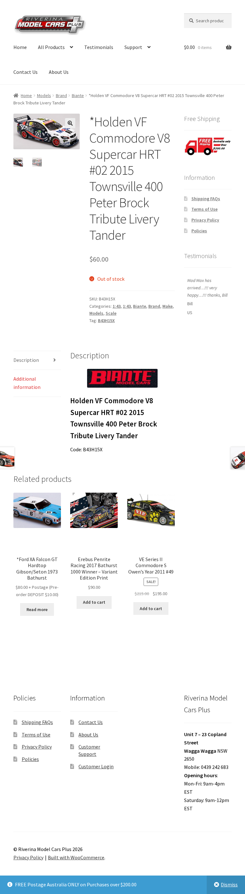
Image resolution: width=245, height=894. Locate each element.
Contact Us (25, 72)
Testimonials (98, 47)
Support (133, 47)
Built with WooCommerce (76, 857)
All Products (51, 47)
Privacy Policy (205, 220)
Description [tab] (26, 360)
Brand (61, 95)
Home (20, 47)
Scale (111, 313)
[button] (70, 123)
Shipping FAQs (205, 198)
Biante (78, 95)
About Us (59, 72)
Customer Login (96, 766)
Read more (37, 609)
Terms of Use (204, 209)
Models (44, 95)
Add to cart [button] (94, 602)
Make (167, 306)
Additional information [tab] (27, 383)
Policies (199, 231)
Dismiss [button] (229, 884)
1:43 (117, 306)
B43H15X (106, 320)
